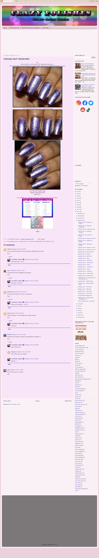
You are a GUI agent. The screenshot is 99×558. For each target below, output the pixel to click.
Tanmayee (13, 352)
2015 (78, 205)
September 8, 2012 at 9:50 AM (17, 313)
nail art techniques (79, 451)
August (80, 303)
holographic (77, 426)
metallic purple (38, 241)
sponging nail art (78, 469)
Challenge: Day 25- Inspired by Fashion (86, 238)
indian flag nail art (79, 430)
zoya (76, 490)
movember (77, 439)
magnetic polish (78, 433)
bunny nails (77, 406)
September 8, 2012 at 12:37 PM (23, 352)
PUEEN (77, 386)
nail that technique (79, 457)
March (79, 315)
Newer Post (7, 401)
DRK (76, 359)
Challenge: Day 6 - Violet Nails (85, 286)
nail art (44, 241)
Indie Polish (77, 375)
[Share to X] (41, 239)
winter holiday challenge (80, 488)
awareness (77, 394)
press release (78, 461)
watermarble (77, 486)
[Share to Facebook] (42, 239)
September (80, 220)
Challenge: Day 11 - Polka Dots (85, 271)
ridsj (8, 313)
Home (5, 28)
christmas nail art (79, 412)
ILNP (76, 373)
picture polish (78, 459)
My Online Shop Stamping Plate (82, 379)
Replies (10, 256)
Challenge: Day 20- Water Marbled (85, 251)
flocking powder (78, 422)
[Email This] (38, 239)
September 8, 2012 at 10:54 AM (32, 345)
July (79, 306)
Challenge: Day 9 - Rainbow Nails (85, 275)
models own (77, 437)
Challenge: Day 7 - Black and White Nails (86, 284)
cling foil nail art (23, 241)
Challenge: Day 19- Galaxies (84, 254)
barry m (17, 241)
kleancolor (32, 241)
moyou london (78, 441)
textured (77, 477)
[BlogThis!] (39, 239)
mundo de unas (78, 445)
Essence (77, 365)
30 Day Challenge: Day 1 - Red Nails (86, 301)
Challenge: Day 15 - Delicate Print (85, 262)
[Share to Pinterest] (44, 239)
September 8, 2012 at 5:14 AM (18, 270)
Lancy (9, 270)
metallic (77, 435)
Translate (86, 185)
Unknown (9, 249)
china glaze (77, 410)
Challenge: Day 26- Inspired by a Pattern (85, 235)
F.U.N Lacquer (78, 367)
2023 (78, 191)
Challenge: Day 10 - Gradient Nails (85, 273)
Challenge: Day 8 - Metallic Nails (85, 281)
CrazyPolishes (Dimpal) (16, 259)
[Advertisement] (48, 42)
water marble (78, 484)
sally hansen (77, 463)
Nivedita (9, 334)
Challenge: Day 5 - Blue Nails (84, 289)
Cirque (76, 357)
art (75, 392)
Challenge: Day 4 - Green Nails (85, 291)
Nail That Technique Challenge (31, 28)
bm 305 (76, 398)
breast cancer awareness (80, 404)
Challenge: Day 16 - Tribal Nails (85, 260)
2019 (78, 196)
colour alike (77, 416)
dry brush (77, 420)
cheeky (76, 408)
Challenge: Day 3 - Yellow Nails (85, 293)
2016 (78, 202)
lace (76, 431)
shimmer (77, 467)
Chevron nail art (78, 353)
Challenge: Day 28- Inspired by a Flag (86, 229)
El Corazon (77, 363)
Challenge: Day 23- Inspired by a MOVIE (85, 244)
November (80, 215)
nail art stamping (78, 449)
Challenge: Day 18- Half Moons (85, 256)
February (80, 317)
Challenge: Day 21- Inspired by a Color (86, 249)
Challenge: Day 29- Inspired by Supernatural (85, 226)
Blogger (55, 544)
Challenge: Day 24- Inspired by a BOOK (85, 241)
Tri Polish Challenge (79, 388)
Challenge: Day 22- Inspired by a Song (86, 247)
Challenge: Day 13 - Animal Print (85, 267)
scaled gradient (78, 465)
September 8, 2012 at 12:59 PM (32, 358)
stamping (77, 471)
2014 (78, 207)
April (79, 312)
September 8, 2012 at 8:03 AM (31, 259)
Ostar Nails (77, 385)
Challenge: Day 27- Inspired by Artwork (85, 232)
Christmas (77, 355)
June (79, 308)
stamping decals (78, 473)
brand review (78, 402)
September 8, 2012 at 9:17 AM (20, 291)
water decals (77, 482)
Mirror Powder (78, 377)
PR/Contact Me (14, 28)
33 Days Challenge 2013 (80, 347)
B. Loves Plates (78, 349)
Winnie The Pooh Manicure (87, 63)
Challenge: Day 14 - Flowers (84, 264)
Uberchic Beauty (78, 390)
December (80, 213)
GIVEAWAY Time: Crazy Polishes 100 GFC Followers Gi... (86, 278)
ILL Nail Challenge (79, 371)
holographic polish (79, 428)
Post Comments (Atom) (15, 404)
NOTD (47, 241)
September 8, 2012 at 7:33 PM (16, 369)
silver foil (52, 241)
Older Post (68, 401)
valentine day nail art (79, 478)
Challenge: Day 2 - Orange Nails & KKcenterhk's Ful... (85, 298)
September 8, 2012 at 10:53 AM (32, 302)
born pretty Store (79, 400)
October (80, 218)
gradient (77, 424)
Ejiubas (76, 361)
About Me (45, 28)
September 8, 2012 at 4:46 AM (19, 249)
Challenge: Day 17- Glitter (84, 258)
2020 (78, 193)
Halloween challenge (79, 369)
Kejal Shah (10, 292)
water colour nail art (79, 480)
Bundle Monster (78, 351)
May (79, 310)
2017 (78, 200)
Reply (8, 253)
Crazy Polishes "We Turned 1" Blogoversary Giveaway (88, 85)
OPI (76, 383)
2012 (78, 211)
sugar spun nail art (79, 475)
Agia (8, 370)
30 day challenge (10, 241)
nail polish (77, 453)
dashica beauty (78, 418)
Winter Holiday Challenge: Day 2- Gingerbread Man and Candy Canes (88, 75)
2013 (78, 209)
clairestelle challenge (79, 414)
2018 (78, 198)
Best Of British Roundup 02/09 (85, 295)
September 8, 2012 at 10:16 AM (19, 334)
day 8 (28, 241)
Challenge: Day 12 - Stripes (84, 269)
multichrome (78, 443)
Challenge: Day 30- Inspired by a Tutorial (85, 222)
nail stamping (78, 455)
